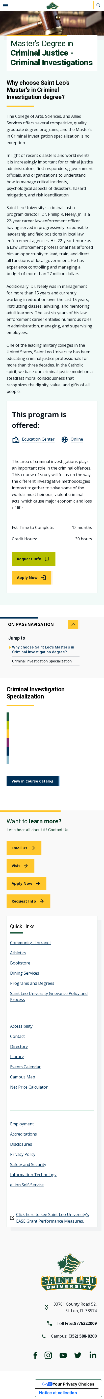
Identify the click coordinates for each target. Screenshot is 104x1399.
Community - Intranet (30, 942)
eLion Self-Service (27, 1185)
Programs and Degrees (32, 983)
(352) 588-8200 (82, 1336)
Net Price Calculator (29, 1087)
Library (17, 1056)
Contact (17, 1036)
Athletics (18, 953)
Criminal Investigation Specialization (42, 661)
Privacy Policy (22, 1154)
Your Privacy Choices (73, 1384)
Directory (19, 1046)
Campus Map (22, 1077)
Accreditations (23, 1134)
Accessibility (21, 1026)
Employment (22, 1124)
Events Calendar (25, 1067)
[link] (34, 559)
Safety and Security (28, 1164)
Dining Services (24, 973)
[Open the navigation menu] (5, 5)
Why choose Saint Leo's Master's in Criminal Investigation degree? (43, 649)
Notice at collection (58, 1392)
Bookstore (20, 963)
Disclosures (21, 1144)
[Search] (98, 5)
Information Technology (33, 1174)
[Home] (52, 5)
